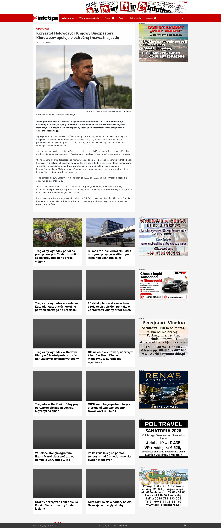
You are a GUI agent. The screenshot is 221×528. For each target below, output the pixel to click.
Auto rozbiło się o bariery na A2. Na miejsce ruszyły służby (110, 503)
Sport (121, 18)
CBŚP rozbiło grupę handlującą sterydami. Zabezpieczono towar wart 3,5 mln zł (109, 408)
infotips (50, 42)
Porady (108, 18)
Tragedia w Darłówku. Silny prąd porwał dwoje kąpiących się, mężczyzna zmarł (57, 408)
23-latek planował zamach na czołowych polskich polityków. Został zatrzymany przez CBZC (109, 307)
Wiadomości (68, 18)
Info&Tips (122, 525)
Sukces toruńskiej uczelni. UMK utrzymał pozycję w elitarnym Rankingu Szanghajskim (109, 254)
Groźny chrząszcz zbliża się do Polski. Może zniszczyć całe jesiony (56, 505)
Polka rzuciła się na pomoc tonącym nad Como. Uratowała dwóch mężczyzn (109, 456)
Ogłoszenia (135, 18)
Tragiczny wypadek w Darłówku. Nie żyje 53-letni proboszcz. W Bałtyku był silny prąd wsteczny (57, 355)
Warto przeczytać (88, 18)
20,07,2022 (41, 42)
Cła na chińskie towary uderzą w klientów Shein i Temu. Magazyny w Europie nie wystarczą (110, 357)
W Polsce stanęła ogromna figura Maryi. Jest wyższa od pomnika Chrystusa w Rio (55, 456)
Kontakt (149, 18)
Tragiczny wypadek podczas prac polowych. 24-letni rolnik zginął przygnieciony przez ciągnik (56, 256)
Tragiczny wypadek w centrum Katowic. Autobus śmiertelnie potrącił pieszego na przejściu (56, 307)
